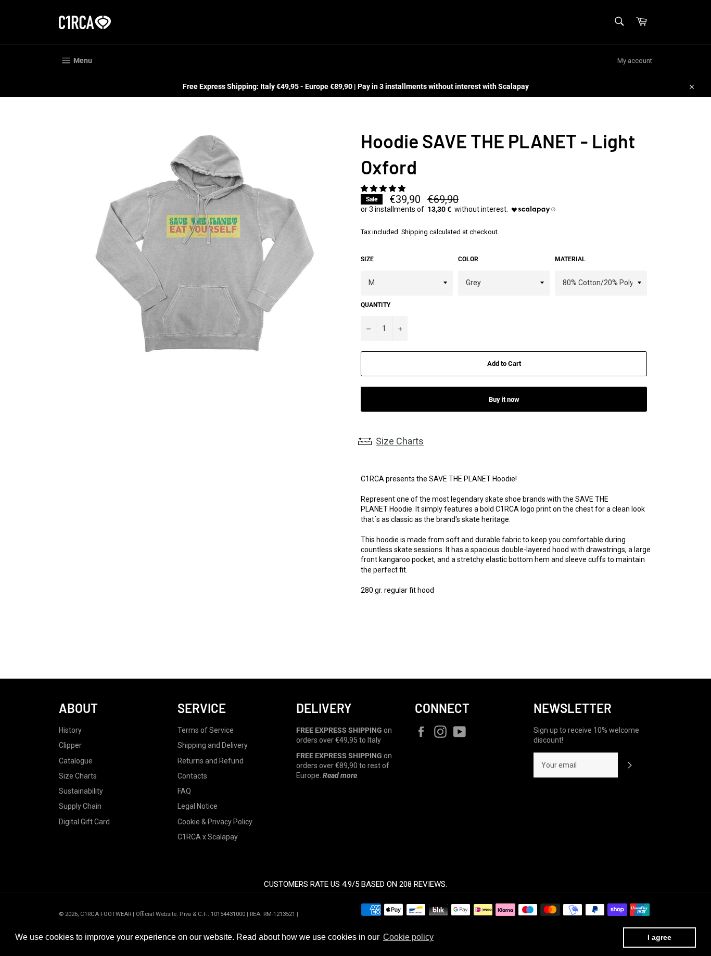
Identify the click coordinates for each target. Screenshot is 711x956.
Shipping (414, 232)
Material (570, 259)
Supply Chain (80, 806)
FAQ (184, 791)
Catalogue (76, 761)
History (70, 730)
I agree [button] (659, 937)
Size (367, 259)
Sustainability (81, 791)
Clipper (70, 745)
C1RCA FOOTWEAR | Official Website (128, 914)
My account (634, 61)
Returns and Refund (210, 761)
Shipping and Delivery (212, 745)
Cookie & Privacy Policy (214, 822)
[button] (384, 188)
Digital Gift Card (84, 822)
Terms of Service (205, 730)
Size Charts (400, 441)
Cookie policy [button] (408, 937)
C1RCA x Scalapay (207, 837)
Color (468, 259)
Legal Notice (197, 806)
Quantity (375, 305)
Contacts (192, 776)
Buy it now (504, 399)
